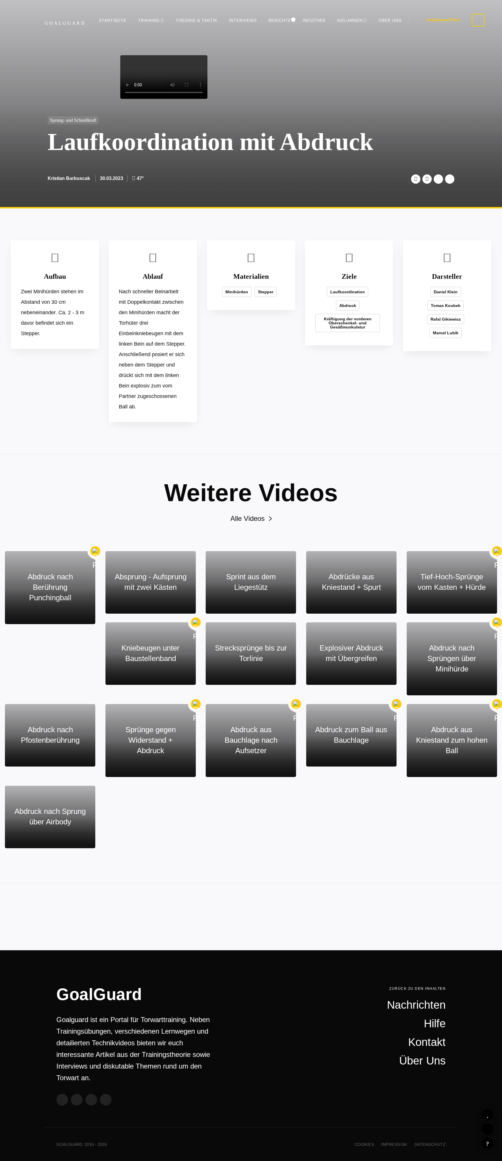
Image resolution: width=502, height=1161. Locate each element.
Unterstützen (438, 179)
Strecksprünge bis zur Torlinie (251, 653)
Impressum (394, 1144)
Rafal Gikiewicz (446, 319)
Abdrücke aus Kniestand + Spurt (351, 582)
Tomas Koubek (445, 305)
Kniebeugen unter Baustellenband (150, 653)
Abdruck (347, 305)
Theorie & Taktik (196, 20)
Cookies (364, 1144)
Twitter (415, 179)
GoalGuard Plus (443, 19)
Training (149, 20)
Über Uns (390, 20)
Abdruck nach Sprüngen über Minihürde (451, 658)
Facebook (427, 179)
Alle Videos (247, 518)
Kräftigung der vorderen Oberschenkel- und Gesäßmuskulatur (348, 323)
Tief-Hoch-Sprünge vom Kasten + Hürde (452, 582)
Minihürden (236, 292)
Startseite (112, 20)
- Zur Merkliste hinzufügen (487, 1114)
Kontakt (427, 1042)
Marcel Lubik (445, 333)
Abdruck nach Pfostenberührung (50, 734)
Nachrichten (416, 1005)
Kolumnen (350, 20)
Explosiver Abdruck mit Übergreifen (351, 653)
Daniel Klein (446, 292)
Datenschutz (430, 1144)
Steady (106, 1099)
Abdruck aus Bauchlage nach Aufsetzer (251, 740)
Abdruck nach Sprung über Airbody (50, 816)
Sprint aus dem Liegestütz (251, 582)
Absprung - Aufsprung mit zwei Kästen (151, 582)
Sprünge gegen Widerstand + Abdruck (151, 740)
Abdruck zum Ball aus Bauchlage (351, 734)
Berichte (279, 20)
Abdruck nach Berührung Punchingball (50, 587)
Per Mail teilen (449, 179)
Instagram (91, 1099)
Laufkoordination (347, 292)
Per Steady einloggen (478, 20)
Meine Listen (487, 1129)
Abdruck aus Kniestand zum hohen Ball (451, 740)
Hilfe (487, 1143)
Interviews (243, 20)
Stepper (265, 292)
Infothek (314, 20)
